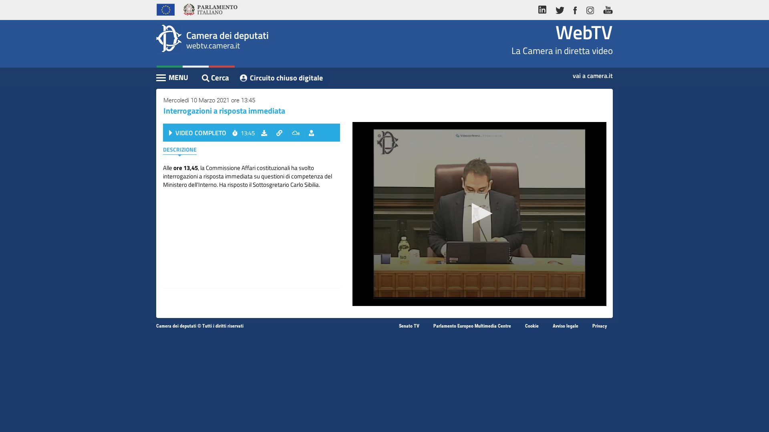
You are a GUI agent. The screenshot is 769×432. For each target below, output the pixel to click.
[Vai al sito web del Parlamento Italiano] (210, 9)
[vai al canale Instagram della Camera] (590, 9)
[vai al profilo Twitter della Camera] (559, 9)
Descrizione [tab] (180, 149)
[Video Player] (479, 214)
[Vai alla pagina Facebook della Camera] (575, 9)
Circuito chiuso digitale (286, 77)
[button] (479, 213)
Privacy (599, 326)
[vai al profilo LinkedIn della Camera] (544, 9)
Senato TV (409, 326)
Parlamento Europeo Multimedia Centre (472, 326)
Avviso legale (565, 326)
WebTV (584, 32)
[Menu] (172, 78)
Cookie (532, 326)
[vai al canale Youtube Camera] (606, 9)
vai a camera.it (593, 73)
